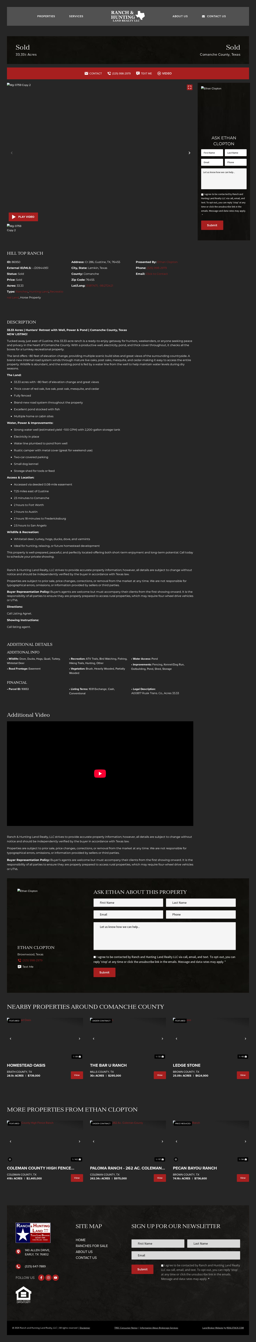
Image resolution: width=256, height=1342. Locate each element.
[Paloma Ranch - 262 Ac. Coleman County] (128, 1141)
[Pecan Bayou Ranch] (211, 1141)
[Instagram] (48, 1278)
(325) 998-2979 (157, 268)
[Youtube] (55, 1278)
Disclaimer (85, 1327)
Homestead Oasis (26, 1065)
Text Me (27, 966)
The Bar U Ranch (108, 1065)
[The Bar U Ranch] (128, 1039)
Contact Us (216, 16)
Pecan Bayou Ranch (195, 1168)
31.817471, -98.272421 (99, 285)
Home (81, 1239)
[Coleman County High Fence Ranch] (45, 1141)
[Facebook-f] (41, 1278)
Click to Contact (157, 273)
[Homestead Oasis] (45, 1039)
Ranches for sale (92, 1245)
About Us (180, 16)
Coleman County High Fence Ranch (39, 1168)
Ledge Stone (186, 1065)
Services (76, 16)
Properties (46, 16)
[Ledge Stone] (211, 1039)
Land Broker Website (212, 1327)
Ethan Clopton (167, 262)
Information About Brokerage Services (159, 1327)
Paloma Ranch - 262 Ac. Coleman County (126, 1168)
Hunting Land (39, 291)
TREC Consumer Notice (126, 1327)
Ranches (22, 291)
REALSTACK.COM (235, 1327)
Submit (212, 225)
